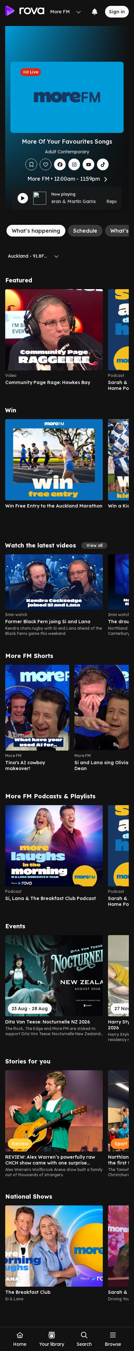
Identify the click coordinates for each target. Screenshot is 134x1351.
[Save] (31, 164)
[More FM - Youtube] (88, 164)
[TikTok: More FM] (103, 164)
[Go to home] (24, 12)
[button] (94, 545)
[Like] (45, 164)
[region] (67, 340)
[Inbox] (94, 11)
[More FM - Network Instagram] (74, 164)
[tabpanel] (67, 789)
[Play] (23, 198)
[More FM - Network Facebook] (60, 164)
